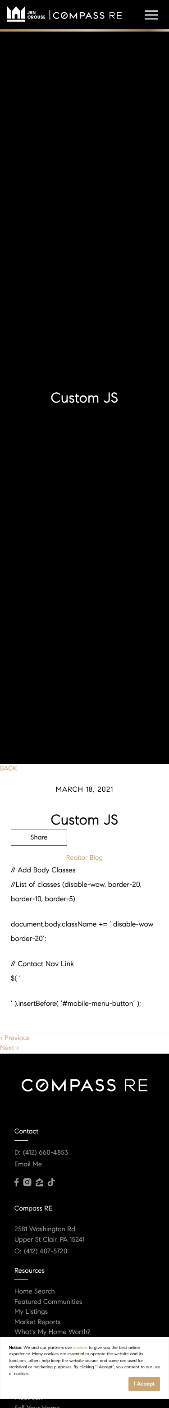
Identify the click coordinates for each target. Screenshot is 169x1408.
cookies (80, 1347)
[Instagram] (27, 1183)
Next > (9, 1048)
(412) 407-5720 (45, 1251)
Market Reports (37, 1322)
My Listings (31, 1312)
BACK (8, 769)
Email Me (28, 1164)
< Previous (15, 1038)
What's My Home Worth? (52, 1332)
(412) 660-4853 (45, 1153)
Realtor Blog (84, 858)
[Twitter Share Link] (39, 862)
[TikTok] (51, 1183)
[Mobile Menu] (151, 15)
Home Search (34, 1292)
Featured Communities (48, 1302)
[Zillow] (39, 1183)
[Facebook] (16, 1183)
